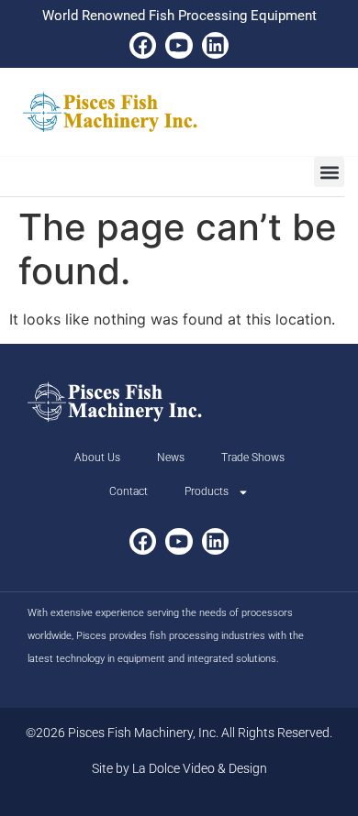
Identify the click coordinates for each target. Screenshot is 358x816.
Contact (128, 491)
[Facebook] (142, 45)
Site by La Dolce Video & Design (179, 768)
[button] (329, 172)
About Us (97, 457)
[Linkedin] (215, 45)
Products (207, 491)
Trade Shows (253, 457)
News (171, 457)
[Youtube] (178, 45)
